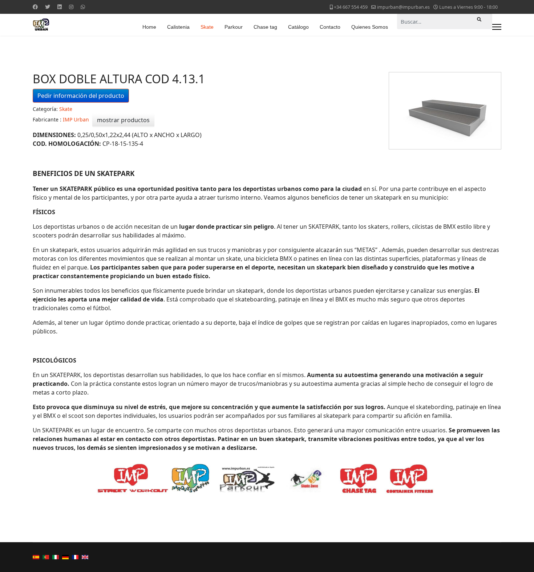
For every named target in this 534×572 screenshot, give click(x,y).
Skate (207, 27)
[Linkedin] (59, 6)
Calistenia (178, 27)
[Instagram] (71, 6)
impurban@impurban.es (403, 7)
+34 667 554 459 (351, 7)
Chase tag (265, 27)
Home (149, 27)
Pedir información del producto (80, 96)
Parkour (233, 27)
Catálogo (298, 27)
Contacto (330, 27)
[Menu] (496, 27)
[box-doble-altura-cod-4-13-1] (445, 110)
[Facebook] (35, 6)
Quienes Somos (369, 27)
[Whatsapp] (83, 6)
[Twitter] (47, 6)
